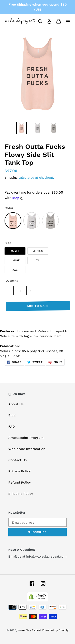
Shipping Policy (20, 494)
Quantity (12, 280)
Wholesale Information (26, 449)
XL (38, 260)
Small (15, 251)
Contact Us (17, 460)
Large (15, 260)
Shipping (11, 177)
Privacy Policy (19, 471)
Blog (11, 415)
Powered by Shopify (55, 630)
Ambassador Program (26, 438)
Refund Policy (19, 482)
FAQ (11, 426)
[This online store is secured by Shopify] (37, 600)
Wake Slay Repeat (29, 630)
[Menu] (67, 21)
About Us (16, 404)
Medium (37, 251)
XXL (15, 269)
